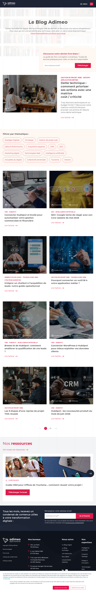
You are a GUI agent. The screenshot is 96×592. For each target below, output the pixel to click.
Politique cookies (7, 560)
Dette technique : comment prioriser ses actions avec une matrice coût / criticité (76, 90)
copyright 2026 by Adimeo (10, 545)
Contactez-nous (91, 4)
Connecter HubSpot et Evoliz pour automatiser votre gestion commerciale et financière (23, 218)
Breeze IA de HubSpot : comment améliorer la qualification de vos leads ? (25, 348)
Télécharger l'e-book (17, 492)
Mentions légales (7, 549)
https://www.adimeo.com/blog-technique (48, 33)
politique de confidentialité (75, 523)
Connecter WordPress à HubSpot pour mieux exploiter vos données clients (70, 348)
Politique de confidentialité (10, 557)
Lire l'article (65, 118)
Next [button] (90, 473)
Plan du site (6, 553)
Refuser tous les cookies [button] (78, 587)
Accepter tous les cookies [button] (60, 587)
